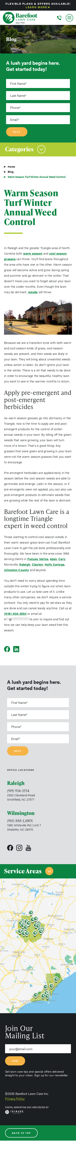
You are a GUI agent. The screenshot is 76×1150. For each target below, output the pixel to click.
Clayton (37, 564)
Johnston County (16, 570)
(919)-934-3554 (15, 613)
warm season (33, 253)
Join (15, 1060)
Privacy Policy (15, 1098)
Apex (53, 559)
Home (11, 166)
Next (16, 131)
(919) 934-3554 (18, 790)
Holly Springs (54, 564)
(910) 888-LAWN (20, 820)
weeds (32, 292)
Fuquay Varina (37, 559)
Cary (61, 559)
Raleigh (24, 564)
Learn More (36, 7)
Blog (11, 172)
